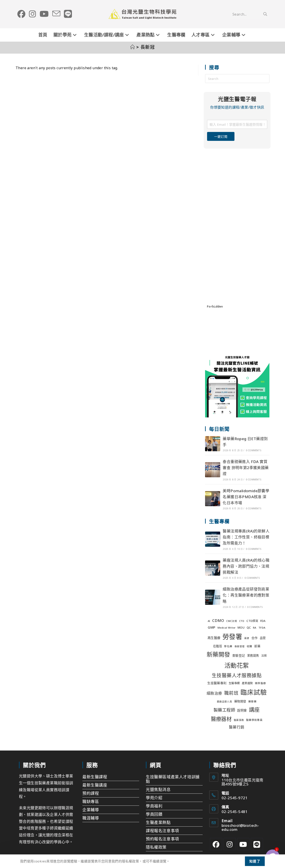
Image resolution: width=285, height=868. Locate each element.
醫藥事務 (239, 720)
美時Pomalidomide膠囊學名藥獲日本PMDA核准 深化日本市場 (246, 496)
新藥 (257, 646)
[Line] (257, 844)
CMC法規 (231, 621)
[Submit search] (265, 14)
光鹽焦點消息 (158, 789)
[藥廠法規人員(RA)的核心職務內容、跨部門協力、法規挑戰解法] (212, 568)
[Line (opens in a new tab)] (68, 14)
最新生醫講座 (94, 785)
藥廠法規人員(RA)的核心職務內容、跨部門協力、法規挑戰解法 (246, 566)
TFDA (262, 627)
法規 (264, 656)
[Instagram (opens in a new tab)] (32, 14)
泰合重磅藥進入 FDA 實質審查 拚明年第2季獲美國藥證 (246, 467)
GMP (211, 627)
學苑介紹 (154, 797)
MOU (241, 627)
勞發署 (232, 636)
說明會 (242, 710)
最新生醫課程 (94, 776)
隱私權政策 (156, 847)
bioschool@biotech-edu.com (240, 827)
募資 (246, 638)
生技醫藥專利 (216, 683)
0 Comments (253, 450)
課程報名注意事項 (162, 830)
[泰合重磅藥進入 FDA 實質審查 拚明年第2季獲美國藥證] (212, 469)
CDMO (218, 620)
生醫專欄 (234, 683)
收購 (249, 646)
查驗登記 (238, 655)
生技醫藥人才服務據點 (237, 675)
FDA (263, 621)
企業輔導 (90, 809)
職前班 (231, 693)
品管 (263, 638)
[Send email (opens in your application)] (56, 14)
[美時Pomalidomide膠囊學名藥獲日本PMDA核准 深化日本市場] (212, 498)
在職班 (217, 646)
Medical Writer (227, 627)
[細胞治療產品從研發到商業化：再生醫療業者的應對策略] (212, 597)
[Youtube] (243, 844)
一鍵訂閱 (220, 136)
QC (249, 627)
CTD (241, 621)
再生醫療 (214, 638)
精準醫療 (260, 683)
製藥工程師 (224, 710)
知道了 (255, 861)
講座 (254, 709)
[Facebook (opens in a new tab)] (21, 14)
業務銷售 (253, 656)
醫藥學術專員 (254, 720)
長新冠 (147, 47)
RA (254, 627)
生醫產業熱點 (158, 822)
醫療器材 (221, 718)
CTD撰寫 (252, 621)
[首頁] (132, 47)
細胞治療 (214, 693)
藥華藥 (252, 701)
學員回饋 (154, 814)
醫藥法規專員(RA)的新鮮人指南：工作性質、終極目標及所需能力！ (246, 537)
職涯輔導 (90, 818)
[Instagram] (230, 844)
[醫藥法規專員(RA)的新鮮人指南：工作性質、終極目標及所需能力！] (212, 539)
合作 (254, 638)
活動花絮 (236, 665)
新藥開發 (218, 654)
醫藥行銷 (236, 727)
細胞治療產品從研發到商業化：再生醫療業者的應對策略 (246, 595)
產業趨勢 (247, 683)
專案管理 (239, 646)
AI (209, 621)
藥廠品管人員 (224, 701)
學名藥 (228, 646)
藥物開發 (240, 701)
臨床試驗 (253, 692)
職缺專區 (90, 801)
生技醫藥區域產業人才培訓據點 (173, 779)
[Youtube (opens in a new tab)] (44, 14)
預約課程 (90, 793)
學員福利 (154, 806)
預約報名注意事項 (162, 839)
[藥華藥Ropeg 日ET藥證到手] (212, 443)
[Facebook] (216, 844)
